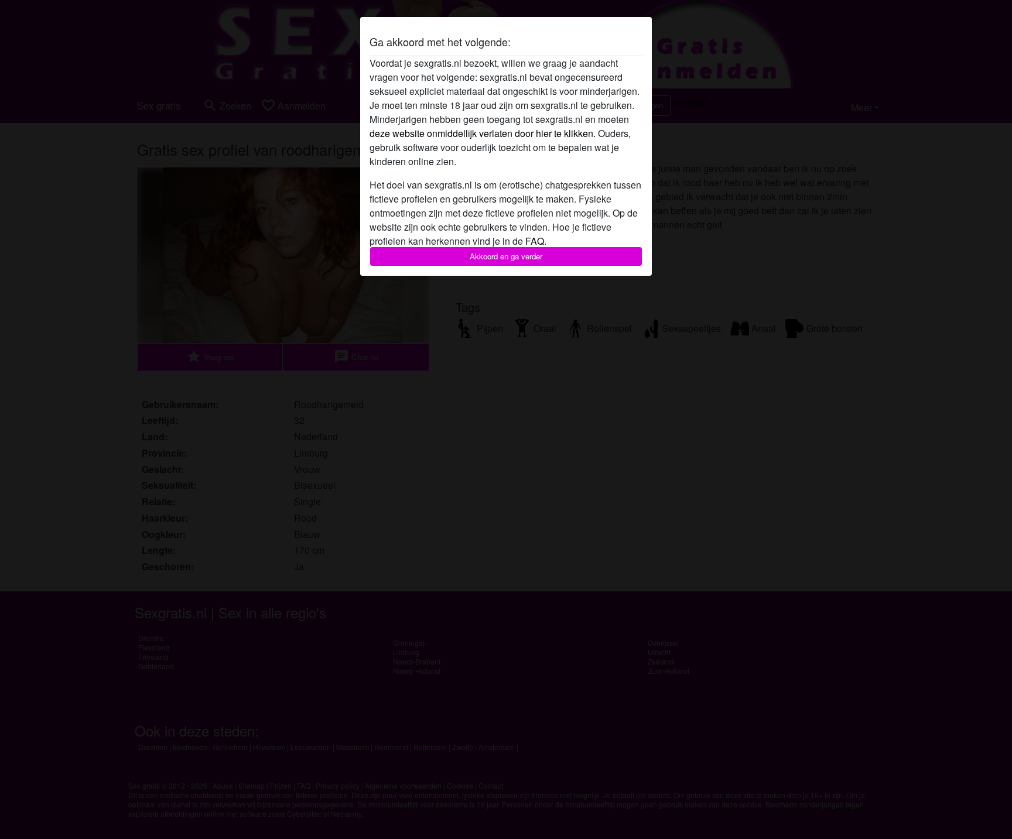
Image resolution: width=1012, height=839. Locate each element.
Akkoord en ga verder (506, 256)
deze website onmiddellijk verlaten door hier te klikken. (483, 133)
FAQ (534, 241)
